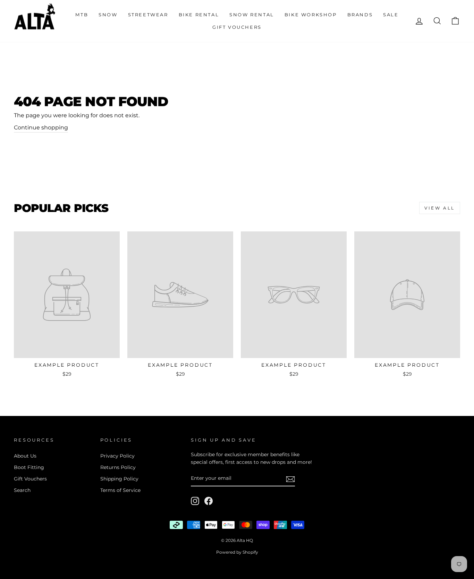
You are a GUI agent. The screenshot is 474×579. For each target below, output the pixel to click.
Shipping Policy (119, 479)
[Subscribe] (290, 478)
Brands (360, 14)
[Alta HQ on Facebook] (208, 501)
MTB (81, 14)
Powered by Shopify (237, 552)
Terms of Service (120, 490)
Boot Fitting (29, 467)
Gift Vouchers (237, 27)
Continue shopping (41, 127)
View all (439, 208)
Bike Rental (199, 14)
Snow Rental (251, 14)
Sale (390, 14)
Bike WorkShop (311, 14)
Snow (108, 14)
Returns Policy (118, 467)
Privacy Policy (117, 456)
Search (22, 490)
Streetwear (148, 14)
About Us (25, 456)
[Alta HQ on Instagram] (195, 501)
